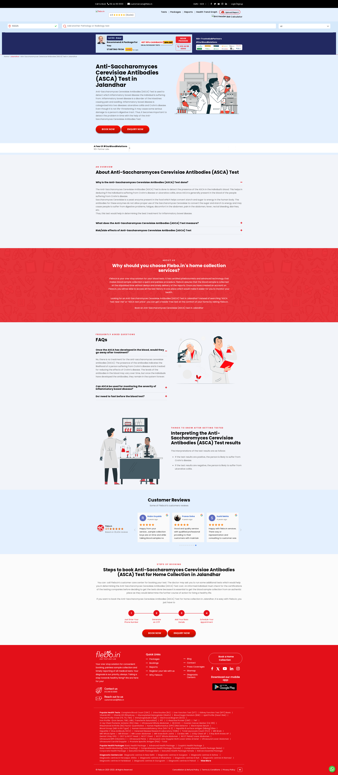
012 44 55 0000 (116, 4)
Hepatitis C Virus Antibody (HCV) (115, 731)
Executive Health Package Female (178, 751)
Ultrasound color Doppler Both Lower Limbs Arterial (174, 739)
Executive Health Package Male (144, 751)
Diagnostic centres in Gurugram (149, 760)
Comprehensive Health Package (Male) (203, 748)
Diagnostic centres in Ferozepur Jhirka (118, 758)
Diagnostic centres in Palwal (182, 760)
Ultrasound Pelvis (137, 739)
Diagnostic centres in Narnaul (217, 758)
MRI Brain (217, 731)
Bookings (154, 663)
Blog (189, 659)
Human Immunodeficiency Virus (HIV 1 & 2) (152, 728)
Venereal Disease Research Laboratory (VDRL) (156, 731)
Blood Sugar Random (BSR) (187, 715)
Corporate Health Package (113, 751)
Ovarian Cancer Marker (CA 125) (199, 723)
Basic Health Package (135, 745)
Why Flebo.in (155, 674)
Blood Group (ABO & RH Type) (114, 728)
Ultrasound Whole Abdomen (155, 723)
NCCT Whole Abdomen (167, 736)
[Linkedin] (231, 668)
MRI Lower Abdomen (141, 733)
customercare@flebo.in (141, 4)
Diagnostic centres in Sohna (204, 755)
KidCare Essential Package (210, 751)
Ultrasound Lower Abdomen (215, 739)
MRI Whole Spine (107, 733)
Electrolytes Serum (200, 725)
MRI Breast (123, 733)
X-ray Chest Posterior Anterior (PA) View (119, 723)
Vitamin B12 (105, 715)
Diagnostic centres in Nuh (187, 758)
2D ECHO (176, 723)
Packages (154, 659)
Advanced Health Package (162, 745)
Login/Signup (237, 4)
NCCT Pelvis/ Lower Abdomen (195, 736)
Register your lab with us (162, 671)
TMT (195, 720)
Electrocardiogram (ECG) (172, 717)
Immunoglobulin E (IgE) (146, 717)
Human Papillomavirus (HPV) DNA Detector (167, 725)
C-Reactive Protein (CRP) (178, 720)
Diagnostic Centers (192, 676)
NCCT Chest (147, 736)
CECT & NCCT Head (129, 736)
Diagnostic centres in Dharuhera (155, 758)
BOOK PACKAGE (183, 39)
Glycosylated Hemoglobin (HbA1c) (154, 715)
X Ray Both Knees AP (219, 733)
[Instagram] (238, 668)
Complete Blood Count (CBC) (135, 712)
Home (6, 56)
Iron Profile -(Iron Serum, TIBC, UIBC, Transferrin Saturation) (128, 720)
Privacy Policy (229, 769)
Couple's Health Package (190, 745)
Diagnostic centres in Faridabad (115, 760)
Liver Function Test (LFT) (185, 712)
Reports (153, 667)
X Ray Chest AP (199, 733)
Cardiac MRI (183, 733)
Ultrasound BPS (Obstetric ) (113, 739)
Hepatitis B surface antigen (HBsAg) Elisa (195, 728)
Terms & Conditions (211, 769)
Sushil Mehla (222, 516)
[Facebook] (212, 668)
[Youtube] (225, 668)
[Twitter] (218, 668)
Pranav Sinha (188, 516)
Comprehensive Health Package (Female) (161, 748)
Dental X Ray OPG (108, 736)
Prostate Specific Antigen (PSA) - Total (148, 741)
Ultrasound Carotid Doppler (113, 741)
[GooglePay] (224, 686)
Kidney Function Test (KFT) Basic (215, 712)
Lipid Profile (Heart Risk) (214, 715)
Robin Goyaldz (154, 516)
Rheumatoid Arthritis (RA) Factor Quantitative (122, 725)
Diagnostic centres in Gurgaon (172, 755)
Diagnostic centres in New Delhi (139, 755)
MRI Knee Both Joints (164, 733)
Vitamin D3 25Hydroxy (124, 715)
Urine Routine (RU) (162, 712)
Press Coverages (196, 666)
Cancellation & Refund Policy (185, 769)
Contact (191, 663)
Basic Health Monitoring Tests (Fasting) (119, 748)
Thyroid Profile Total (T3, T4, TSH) (116, 717)
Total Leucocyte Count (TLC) (196, 731)
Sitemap (191, 670)
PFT (161, 720)
